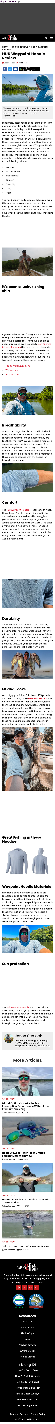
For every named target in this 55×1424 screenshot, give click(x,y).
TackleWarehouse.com (17, 365)
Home (5, 46)
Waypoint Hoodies (37, 698)
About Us (27, 1321)
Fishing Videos (27, 1356)
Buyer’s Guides (28, 1350)
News (27, 1339)
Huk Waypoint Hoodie (18, 509)
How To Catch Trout (27, 1399)
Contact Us (27, 1327)
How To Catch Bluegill (27, 1382)
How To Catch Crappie (27, 1376)
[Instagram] (36, 1287)
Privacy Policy (38, 1414)
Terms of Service (19, 1414)
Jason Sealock (28, 1036)
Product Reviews (27, 1345)
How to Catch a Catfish (27, 1387)
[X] (24, 1287)
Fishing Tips (27, 1333)
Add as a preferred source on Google (30, 69)
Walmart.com (12, 370)
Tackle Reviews (20, 46)
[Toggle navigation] (51, 37)
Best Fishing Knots (27, 1405)
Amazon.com (12, 374)
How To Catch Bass (27, 1370)
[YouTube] (30, 1287)
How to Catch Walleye (27, 1393)
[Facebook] (18, 1287)
